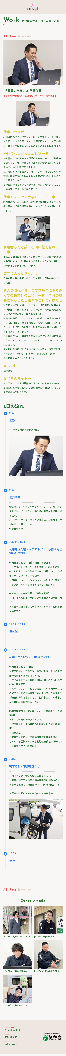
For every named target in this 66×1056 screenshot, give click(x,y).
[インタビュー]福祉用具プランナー (16, 936)
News (12, 36)
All (5, 36)
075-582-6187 (11, 1037)
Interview (24, 36)
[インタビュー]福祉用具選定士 (46, 936)
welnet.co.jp (11, 1044)
